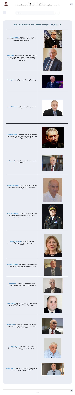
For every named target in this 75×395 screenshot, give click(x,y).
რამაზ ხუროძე (10, 80)
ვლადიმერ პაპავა (12, 107)
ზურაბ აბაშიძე (10, 55)
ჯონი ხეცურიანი (11, 324)
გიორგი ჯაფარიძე (10, 368)
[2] (56, 13)
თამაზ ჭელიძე (12, 283)
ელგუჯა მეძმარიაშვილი (12, 213)
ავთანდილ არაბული (11, 134)
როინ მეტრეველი (14, 37)
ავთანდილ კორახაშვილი (13, 185)
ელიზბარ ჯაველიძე (14, 346)
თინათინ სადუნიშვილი (15, 241)
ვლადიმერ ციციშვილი (12, 264)
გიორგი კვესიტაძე (11, 161)
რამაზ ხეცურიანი (11, 303)
